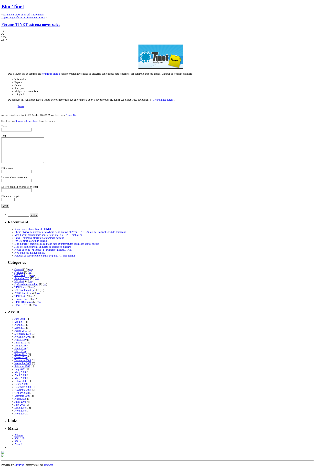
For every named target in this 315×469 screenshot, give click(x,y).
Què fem (18, 272)
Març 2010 (20, 351)
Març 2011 (20, 327)
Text (3, 135)
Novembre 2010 (22, 336)
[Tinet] (2, 456)
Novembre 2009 (22, 363)
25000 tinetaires (22, 293)
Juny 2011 (19, 318)
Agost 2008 (20, 398)
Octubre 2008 (21, 392)
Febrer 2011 (20, 330)
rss (30, 269)
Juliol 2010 (20, 342)
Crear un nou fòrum (163, 99)
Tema (4, 126)
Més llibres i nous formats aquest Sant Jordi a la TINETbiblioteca (48, 235)
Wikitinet (19, 281)
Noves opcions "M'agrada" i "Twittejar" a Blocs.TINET (43, 249)
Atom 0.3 (19, 444)
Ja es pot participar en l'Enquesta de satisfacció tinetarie (42, 246)
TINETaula (20, 287)
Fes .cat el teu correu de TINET (30, 240)
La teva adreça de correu (14, 177)
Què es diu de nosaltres (26, 284)
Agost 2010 (20, 339)
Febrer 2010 (20, 354)
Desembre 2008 (22, 387)
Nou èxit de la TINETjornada (29, 252)
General (18, 269)
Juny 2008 (19, 404)
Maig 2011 (20, 321)
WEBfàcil (19, 275)
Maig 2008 (20, 407)
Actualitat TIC (21, 278)
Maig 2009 (20, 372)
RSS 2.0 (18, 441)
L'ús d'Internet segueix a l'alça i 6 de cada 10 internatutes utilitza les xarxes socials (56, 243)
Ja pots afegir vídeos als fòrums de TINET (23, 17)
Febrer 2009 (20, 381)
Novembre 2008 (22, 389)
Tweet (21, 106)
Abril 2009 (20, 375)
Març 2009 (20, 378)
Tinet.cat (48, 464)
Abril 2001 (20, 413)
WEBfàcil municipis (24, 290)
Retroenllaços (32, 121)
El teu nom (7, 168)
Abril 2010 (20, 348)
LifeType (19, 464)
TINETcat (19, 296)
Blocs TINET (21, 305)
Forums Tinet (72, 115)
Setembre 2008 (22, 395)
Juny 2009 (19, 369)
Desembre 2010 (22, 333)
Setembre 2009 (22, 366)
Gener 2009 (20, 384)
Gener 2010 (20, 357)
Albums (18, 435)
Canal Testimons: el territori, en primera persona (39, 237)
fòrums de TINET (51, 73)
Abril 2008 (20, 410)
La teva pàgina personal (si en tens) (19, 186)
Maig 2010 (20, 345)
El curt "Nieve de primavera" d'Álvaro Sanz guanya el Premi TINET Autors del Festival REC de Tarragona (70, 232)
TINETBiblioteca (23, 302)
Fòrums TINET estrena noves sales (30, 24)
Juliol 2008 (20, 401)
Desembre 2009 (22, 360)
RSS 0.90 (19, 438)
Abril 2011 (20, 324)
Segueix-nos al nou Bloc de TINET (32, 229)
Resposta (19, 121)
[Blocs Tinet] (2, 453)
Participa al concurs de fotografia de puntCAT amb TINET (44, 255)
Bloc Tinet (12, 6)
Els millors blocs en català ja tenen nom (23, 14)
